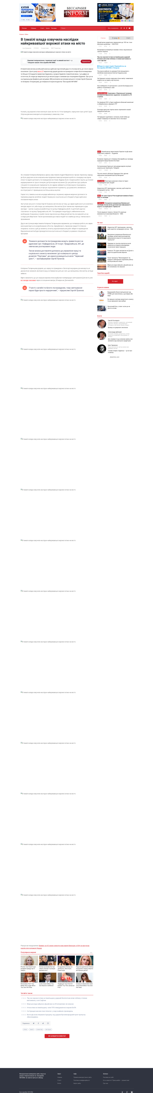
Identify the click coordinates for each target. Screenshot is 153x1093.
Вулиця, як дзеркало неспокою (118, 327)
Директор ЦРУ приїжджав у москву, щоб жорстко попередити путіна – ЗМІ (114, 189)
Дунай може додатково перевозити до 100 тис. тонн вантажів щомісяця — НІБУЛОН (114, 43)
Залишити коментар (58, 1036)
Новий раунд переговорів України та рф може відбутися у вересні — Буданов (114, 152)
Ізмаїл (32, 1029)
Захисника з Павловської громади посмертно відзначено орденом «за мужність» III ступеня (114, 95)
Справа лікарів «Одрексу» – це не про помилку (120, 351)
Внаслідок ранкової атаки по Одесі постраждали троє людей (112, 182)
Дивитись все (115, 357)
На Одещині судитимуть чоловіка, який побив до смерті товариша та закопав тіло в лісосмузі (113, 117)
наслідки (48, 1029)
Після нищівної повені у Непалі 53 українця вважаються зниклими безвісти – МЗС (111, 213)
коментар (39, 1029)
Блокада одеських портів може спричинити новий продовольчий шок (114, 110)
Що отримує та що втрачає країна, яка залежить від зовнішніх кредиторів (120, 340)
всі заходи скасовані (28, 280)
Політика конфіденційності (81, 1080)
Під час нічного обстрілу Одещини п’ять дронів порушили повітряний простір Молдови (112, 174)
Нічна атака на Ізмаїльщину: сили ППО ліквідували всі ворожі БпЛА (51, 1008)
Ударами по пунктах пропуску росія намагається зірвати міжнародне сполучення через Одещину (119, 245)
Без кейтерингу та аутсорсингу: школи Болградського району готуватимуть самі (115, 86)
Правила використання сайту (82, 1077)
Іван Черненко (113, 345)
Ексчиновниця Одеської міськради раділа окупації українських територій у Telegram (114, 167)
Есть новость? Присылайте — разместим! (116, 1080)
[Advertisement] (57, 97)
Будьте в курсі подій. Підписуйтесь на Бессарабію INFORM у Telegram (111, 67)
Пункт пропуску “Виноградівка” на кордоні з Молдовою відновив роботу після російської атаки (120, 259)
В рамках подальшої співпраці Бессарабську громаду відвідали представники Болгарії (115, 160)
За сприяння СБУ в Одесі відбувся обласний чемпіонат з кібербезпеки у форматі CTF (115, 103)
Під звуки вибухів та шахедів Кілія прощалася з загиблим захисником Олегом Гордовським (113, 72)
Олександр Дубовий (114, 332)
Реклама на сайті (108, 1077)
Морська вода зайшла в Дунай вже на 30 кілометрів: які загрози (50, 1004)
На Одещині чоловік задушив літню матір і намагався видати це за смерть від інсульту (115, 79)
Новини (59, 1077)
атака (25, 1029)
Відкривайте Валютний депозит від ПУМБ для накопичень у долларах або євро (120, 293)
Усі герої (115, 281)
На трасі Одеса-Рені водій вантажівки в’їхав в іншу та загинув (115, 196)
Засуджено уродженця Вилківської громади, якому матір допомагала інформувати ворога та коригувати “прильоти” (114, 204)
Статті (42, 28)
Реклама (53, 28)
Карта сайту (77, 1083)
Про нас (105, 1083)
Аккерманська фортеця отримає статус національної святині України (114, 50)
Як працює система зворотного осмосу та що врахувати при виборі (120, 300)
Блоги (47, 28)
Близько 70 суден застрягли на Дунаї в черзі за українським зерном (120, 251)
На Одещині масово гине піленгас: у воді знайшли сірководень (50, 1011)
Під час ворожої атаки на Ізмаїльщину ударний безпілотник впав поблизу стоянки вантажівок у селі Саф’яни (114, 58)
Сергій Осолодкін (113, 320)
